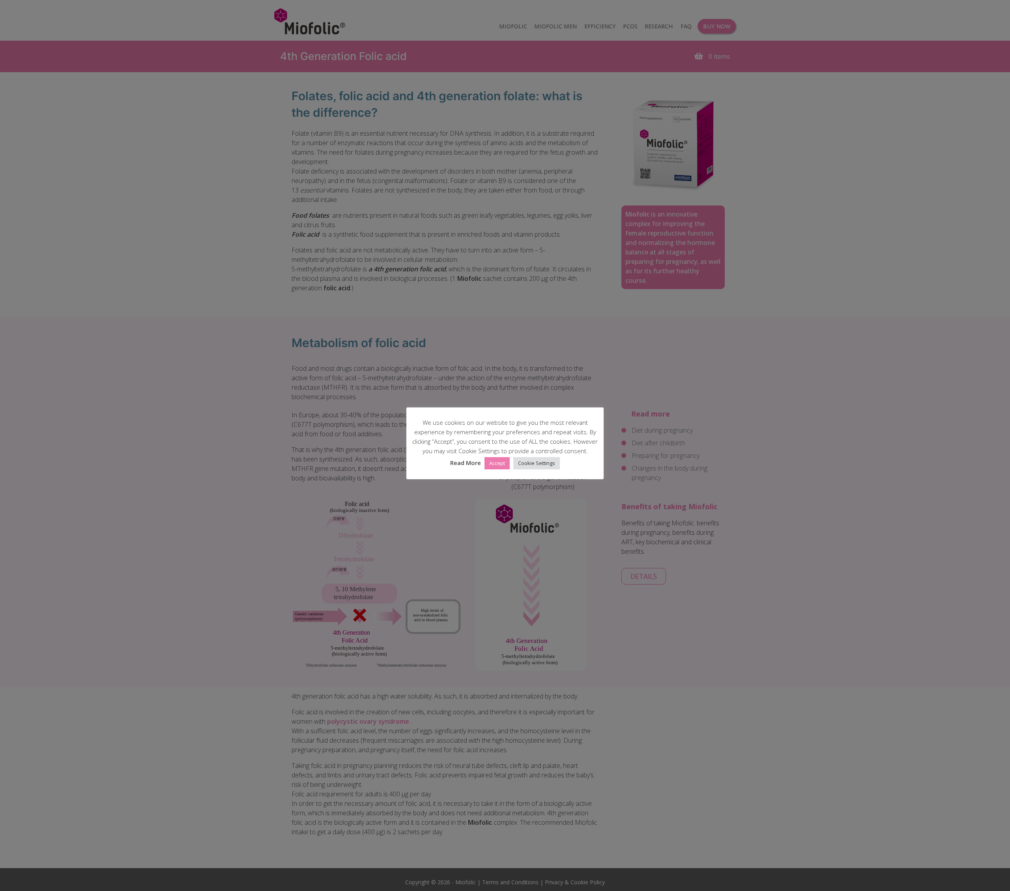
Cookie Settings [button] (536, 463)
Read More (465, 463)
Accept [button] (497, 463)
